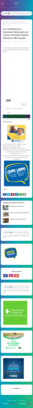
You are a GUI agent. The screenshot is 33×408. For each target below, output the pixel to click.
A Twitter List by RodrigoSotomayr (16, 17)
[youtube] (16, 275)
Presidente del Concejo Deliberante (19, 212)
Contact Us (22, 400)
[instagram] (11, 275)
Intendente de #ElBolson (17, 206)
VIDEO (7, 21)
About (14, 400)
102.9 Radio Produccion (9, 41)
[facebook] (5, 275)
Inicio (4, 21)
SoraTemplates (13, 403)
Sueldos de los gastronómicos (18, 219)
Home (9, 400)
